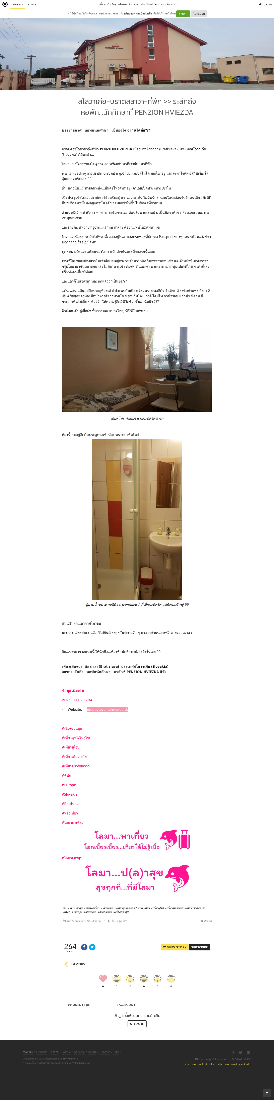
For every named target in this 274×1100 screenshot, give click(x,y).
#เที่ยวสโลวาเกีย (174, 908)
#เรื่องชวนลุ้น (121, 912)
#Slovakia (90, 912)
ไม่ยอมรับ (199, 13)
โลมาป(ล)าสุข (167, 4)
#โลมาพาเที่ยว (91, 908)
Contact (104, 1051)
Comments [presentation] (79, 1005)
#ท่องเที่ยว (144, 908)
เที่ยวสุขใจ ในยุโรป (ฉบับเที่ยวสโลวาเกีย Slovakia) (128, 4)
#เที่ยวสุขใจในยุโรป (126, 908)
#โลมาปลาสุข (75, 908)
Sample (66, 1051)
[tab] (79, 1005)
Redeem (79, 1051)
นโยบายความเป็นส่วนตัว (138, 13)
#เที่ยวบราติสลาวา (195, 908)
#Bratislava (105, 912)
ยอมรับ (183, 13)
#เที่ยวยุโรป (157, 908)
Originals (41, 1051)
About (92, 1051)
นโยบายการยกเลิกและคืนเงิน (234, 1064)
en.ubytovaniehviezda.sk (107, 709)
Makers (18, 4)
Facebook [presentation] (126, 1006)
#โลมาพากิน (107, 908)
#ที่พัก (66, 912)
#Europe (77, 912)
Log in (139, 1023)
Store (32, 4)
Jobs (116, 1051)
